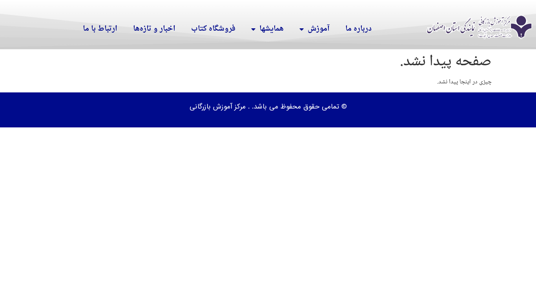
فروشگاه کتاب (213, 29)
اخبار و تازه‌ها (154, 29)
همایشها (271, 29)
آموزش (319, 29)
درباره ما (358, 29)
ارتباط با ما (100, 29)
